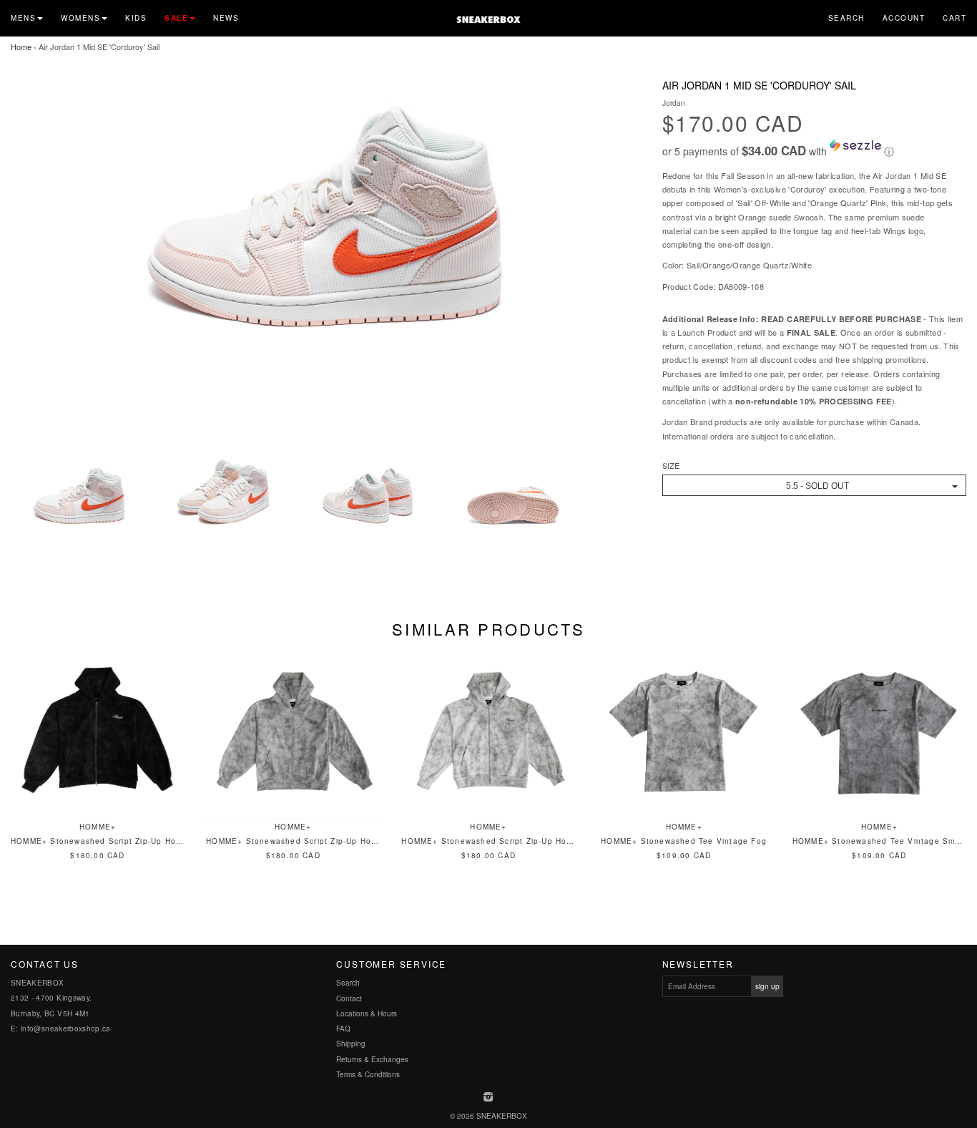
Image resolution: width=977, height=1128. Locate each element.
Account (904, 18)
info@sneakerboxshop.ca (66, 1029)
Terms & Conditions (368, 1074)
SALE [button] (176, 18)
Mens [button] (23, 18)
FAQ (343, 1029)
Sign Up (767, 986)
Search (846, 18)
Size (670, 465)
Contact (349, 998)
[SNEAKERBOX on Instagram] (489, 1098)
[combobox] (814, 485)
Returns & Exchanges (372, 1059)
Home (21, 46)
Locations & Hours (366, 1013)
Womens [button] (80, 18)
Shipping (350, 1044)
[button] (814, 149)
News (226, 18)
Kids (136, 18)
